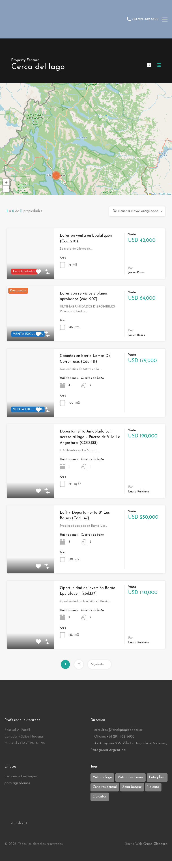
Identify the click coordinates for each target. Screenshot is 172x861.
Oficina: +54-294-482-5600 (114, 736)
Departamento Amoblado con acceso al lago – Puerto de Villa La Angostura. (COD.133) (90, 437)
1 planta (153, 787)
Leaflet (153, 194)
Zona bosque (132, 787)
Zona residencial (105, 787)
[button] (120, 88)
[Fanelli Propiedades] (63, 33)
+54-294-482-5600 (145, 19)
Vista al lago (102, 777)
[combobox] (137, 211)
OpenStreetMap (165, 194)
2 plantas (100, 796)
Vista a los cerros (130, 777)
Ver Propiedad (30, 330)
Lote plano (157, 777)
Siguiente (97, 664)
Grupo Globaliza (155, 844)
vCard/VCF (18, 823)
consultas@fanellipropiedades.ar (118, 730)
